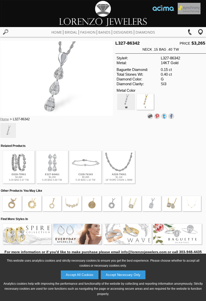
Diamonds (145, 32)
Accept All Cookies (79, 275)
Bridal (71, 32)
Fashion (87, 32)
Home (56, 32)
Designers (123, 32)
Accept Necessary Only (123, 275)
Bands (104, 32)
